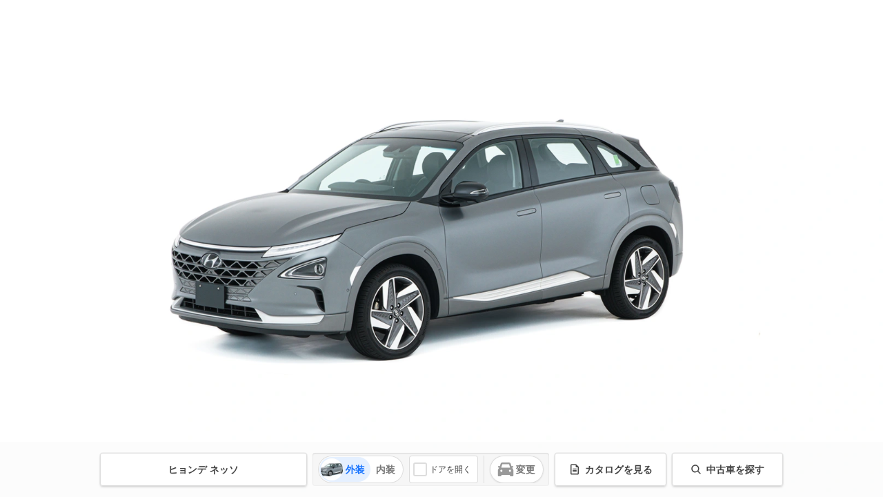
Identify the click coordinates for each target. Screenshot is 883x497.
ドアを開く (450, 469)
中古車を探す (735, 469)
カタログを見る (619, 469)
